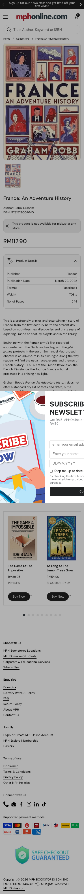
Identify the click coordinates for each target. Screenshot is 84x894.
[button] (76, 16)
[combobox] (42, 29)
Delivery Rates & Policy (19, 693)
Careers (8, 746)
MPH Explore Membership (20, 741)
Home (6, 38)
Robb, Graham (24, 208)
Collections (23, 38)
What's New (11, 667)
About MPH (11, 709)
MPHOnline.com (14, 888)
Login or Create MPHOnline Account (28, 735)
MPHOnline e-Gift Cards (20, 656)
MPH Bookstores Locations (22, 650)
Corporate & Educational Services (26, 662)
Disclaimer (10, 766)
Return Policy (12, 704)
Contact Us (11, 715)
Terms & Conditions (17, 772)
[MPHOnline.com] (41, 16)
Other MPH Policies (16, 783)
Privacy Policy (13, 777)
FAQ (6, 698)
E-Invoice (9, 687)
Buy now (19, 596)
